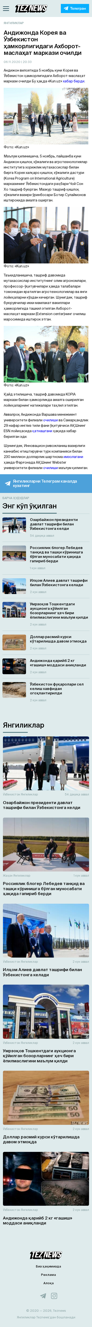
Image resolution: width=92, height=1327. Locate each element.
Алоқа (48, 1283)
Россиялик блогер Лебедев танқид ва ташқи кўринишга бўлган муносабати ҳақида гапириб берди (44, 888)
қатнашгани (42, 431)
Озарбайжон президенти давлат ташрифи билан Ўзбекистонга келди (41, 805)
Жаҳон (8, 875)
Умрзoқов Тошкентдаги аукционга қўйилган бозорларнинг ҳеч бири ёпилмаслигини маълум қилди (39, 1055)
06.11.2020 (12, 62)
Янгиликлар (14, 23)
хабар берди (73, 81)
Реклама (48, 1275)
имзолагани (73, 457)
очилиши (50, 420)
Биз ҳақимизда (48, 1266)
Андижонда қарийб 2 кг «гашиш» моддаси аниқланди (37, 1220)
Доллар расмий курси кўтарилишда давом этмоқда (41, 1139)
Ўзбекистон (11, 794)
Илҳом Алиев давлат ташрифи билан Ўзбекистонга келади (42, 972)
